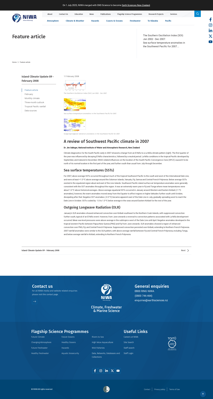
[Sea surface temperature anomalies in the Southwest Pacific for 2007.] (127, 104)
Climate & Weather (75, 21)
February (29, 94)
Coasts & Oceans (114, 21)
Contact (147, 389)
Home (14, 62)
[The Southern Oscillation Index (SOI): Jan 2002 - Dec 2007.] (127, 85)
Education (79, 14)
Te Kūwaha (153, 21)
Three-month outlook (34, 102)
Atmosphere (53, 21)
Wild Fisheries (98, 348)
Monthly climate (32, 98)
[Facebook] (210, 19)
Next (183, 250)
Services (173, 14)
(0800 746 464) (143, 295)
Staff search (129, 348)
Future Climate (38, 337)
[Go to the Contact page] (34, 301)
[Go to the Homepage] (24, 18)
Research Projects (156, 14)
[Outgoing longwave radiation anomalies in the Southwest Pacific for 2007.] (127, 125)
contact (49, 294)
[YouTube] (210, 41)
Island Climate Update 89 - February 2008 (38, 78)
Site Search (129, 342)
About (49, 14)
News (92, 14)
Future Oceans (68, 337)
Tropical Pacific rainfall (35, 106)
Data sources (31, 110)
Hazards (95, 21)
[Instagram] (210, 25)
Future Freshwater (39, 348)
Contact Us (63, 14)
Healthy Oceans (69, 342)
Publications (106, 14)
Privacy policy (159, 389)
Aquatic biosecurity (70, 353)
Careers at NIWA (131, 337)
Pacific (168, 21)
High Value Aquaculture (102, 342)
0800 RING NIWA (144, 291)
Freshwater (135, 21)
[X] (210, 36)
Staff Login (128, 353)
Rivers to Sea (98, 337)
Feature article (31, 90)
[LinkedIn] (210, 30)
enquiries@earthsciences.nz (151, 300)
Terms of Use (174, 389)
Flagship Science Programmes (129, 14)
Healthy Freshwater (40, 353)
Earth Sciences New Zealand (136, 5)
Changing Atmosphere (41, 342)
